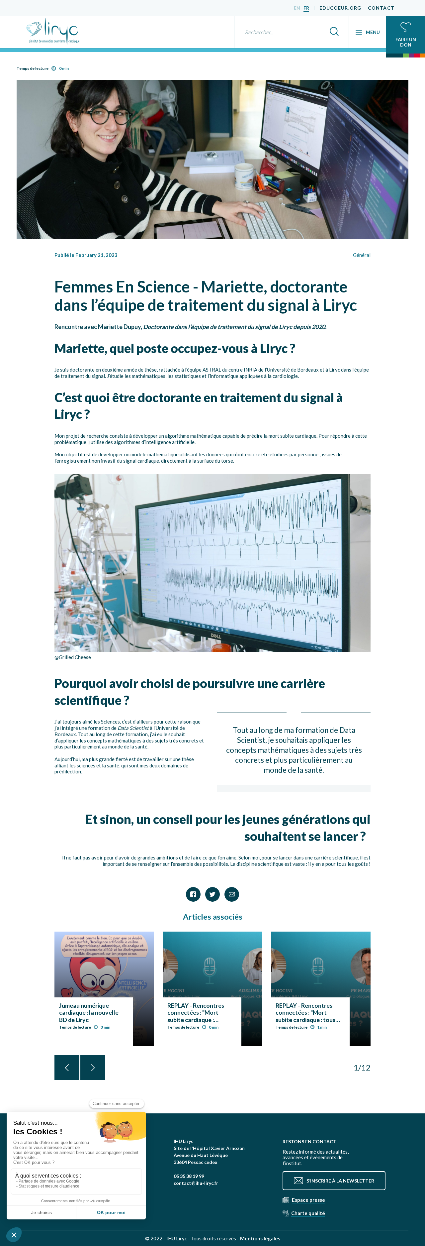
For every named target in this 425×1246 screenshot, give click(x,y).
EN (297, 8)
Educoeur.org (340, 8)
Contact (381, 8)
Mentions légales (260, 1238)
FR (306, 8)
